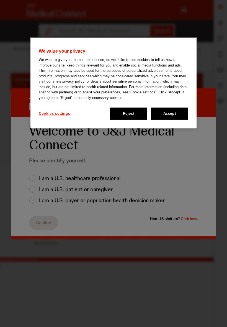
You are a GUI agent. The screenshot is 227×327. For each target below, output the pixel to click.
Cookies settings (54, 113)
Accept (169, 113)
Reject (129, 113)
